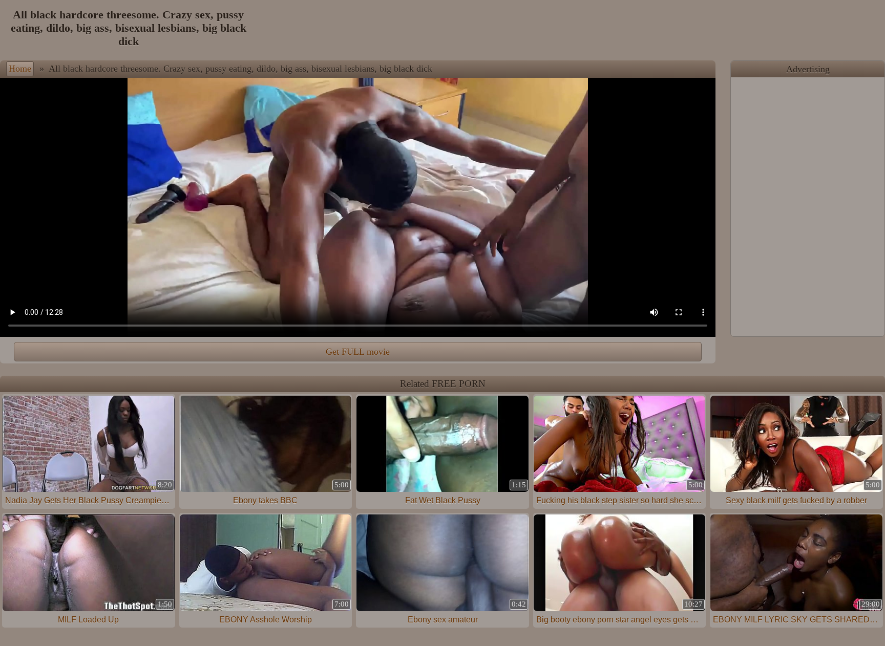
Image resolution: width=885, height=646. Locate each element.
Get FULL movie (358, 352)
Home (20, 68)
